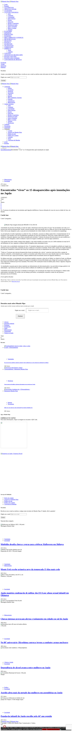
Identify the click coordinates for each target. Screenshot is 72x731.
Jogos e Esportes (12, 26)
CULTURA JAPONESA (11, 12)
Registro (6, 6)
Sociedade (10, 93)
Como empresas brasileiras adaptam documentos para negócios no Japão (19, 384)
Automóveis (11, 101)
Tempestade (7, 331)
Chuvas (6, 322)
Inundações (7, 326)
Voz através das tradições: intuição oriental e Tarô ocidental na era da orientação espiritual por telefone (26, 362)
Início (2, 150)
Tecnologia (11, 404)
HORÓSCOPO (8, 34)
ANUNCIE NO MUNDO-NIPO (13, 55)
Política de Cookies (13, 135)
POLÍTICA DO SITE (10, 56)
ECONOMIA (8, 31)
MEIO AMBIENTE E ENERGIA (13, 37)
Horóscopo (11, 123)
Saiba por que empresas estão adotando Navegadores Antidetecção (18, 407)
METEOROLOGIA (10, 39)
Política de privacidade (53, 729)
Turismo (10, 29)
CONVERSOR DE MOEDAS (13, 59)
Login (6, 4)
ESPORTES (7, 33)
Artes (9, 14)
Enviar (3, 517)
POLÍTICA (7, 42)
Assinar (3, 80)
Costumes (10, 15)
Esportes (10, 99)
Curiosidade (11, 17)
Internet (10, 96)
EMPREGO (7, 48)
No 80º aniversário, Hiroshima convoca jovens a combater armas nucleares (34, 642)
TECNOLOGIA (9, 45)
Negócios (10, 91)
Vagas (9, 50)
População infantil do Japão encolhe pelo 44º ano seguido (26, 716)
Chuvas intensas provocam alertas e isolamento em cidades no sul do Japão (34, 619)
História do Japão (12, 25)
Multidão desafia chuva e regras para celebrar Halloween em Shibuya (32, 544)
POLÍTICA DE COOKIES (11, 58)
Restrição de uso (16, 281)
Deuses (10, 20)
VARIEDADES (8, 47)
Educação (10, 22)
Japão (5, 328)
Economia (10, 89)
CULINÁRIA (8, 10)
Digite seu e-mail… (20, 310)
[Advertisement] (36, 163)
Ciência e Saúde (8, 662)
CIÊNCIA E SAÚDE (10, 9)
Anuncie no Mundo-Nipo (15, 132)
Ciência (10, 94)
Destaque (6, 325)
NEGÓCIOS (8, 40)
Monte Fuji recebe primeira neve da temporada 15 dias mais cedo (30, 569)
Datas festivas (11, 18)
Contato (10, 130)
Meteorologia (11, 102)
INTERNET (7, 36)
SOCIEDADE (8, 44)
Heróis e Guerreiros (13, 23)
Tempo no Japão (8, 333)
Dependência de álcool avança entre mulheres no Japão (25, 667)
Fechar (44, 729)
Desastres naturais (9, 323)
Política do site (12, 134)
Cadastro (10, 51)
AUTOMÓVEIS (9, 7)
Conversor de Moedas (14, 140)
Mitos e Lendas (12, 28)
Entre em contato (9, 498)
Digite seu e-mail (5, 77)
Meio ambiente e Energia (15, 97)
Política (10, 88)
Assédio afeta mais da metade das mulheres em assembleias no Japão (31, 692)
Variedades (11, 359)
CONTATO (7, 53)
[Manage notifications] (4, 726)
